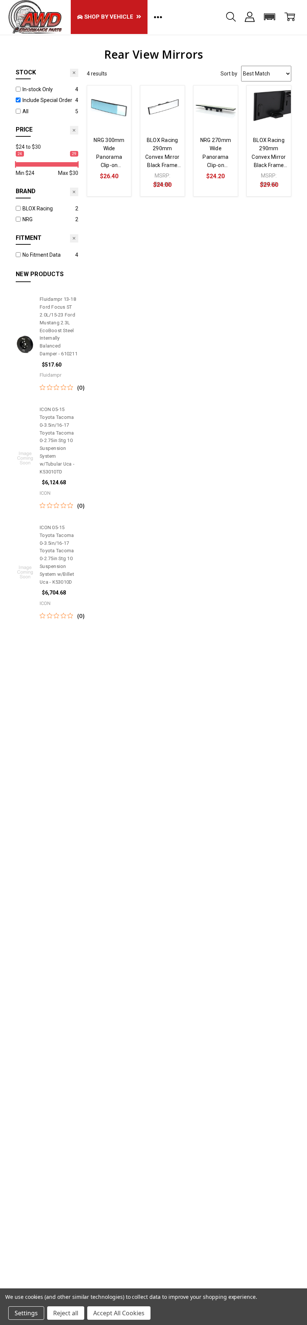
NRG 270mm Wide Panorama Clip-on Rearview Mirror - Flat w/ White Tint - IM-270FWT (216, 153)
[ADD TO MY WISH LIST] (118, 110)
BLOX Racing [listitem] (37, 208)
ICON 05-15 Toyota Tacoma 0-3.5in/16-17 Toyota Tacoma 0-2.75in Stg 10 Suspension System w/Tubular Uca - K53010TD (57, 440)
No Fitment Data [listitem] (41, 255)
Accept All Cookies (119, 1313)
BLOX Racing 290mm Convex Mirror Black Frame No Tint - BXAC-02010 (162, 153)
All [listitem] (25, 111)
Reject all (65, 1313)
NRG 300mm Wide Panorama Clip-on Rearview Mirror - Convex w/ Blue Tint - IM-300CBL (109, 153)
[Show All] (158, 17)
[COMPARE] (118, 99)
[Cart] (289, 16)
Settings (26, 1313)
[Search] (231, 16)
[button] (269, 17)
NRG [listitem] (27, 219)
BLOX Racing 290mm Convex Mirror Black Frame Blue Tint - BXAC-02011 (269, 153)
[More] (249, 16)
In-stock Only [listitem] (37, 89)
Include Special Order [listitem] (47, 100)
